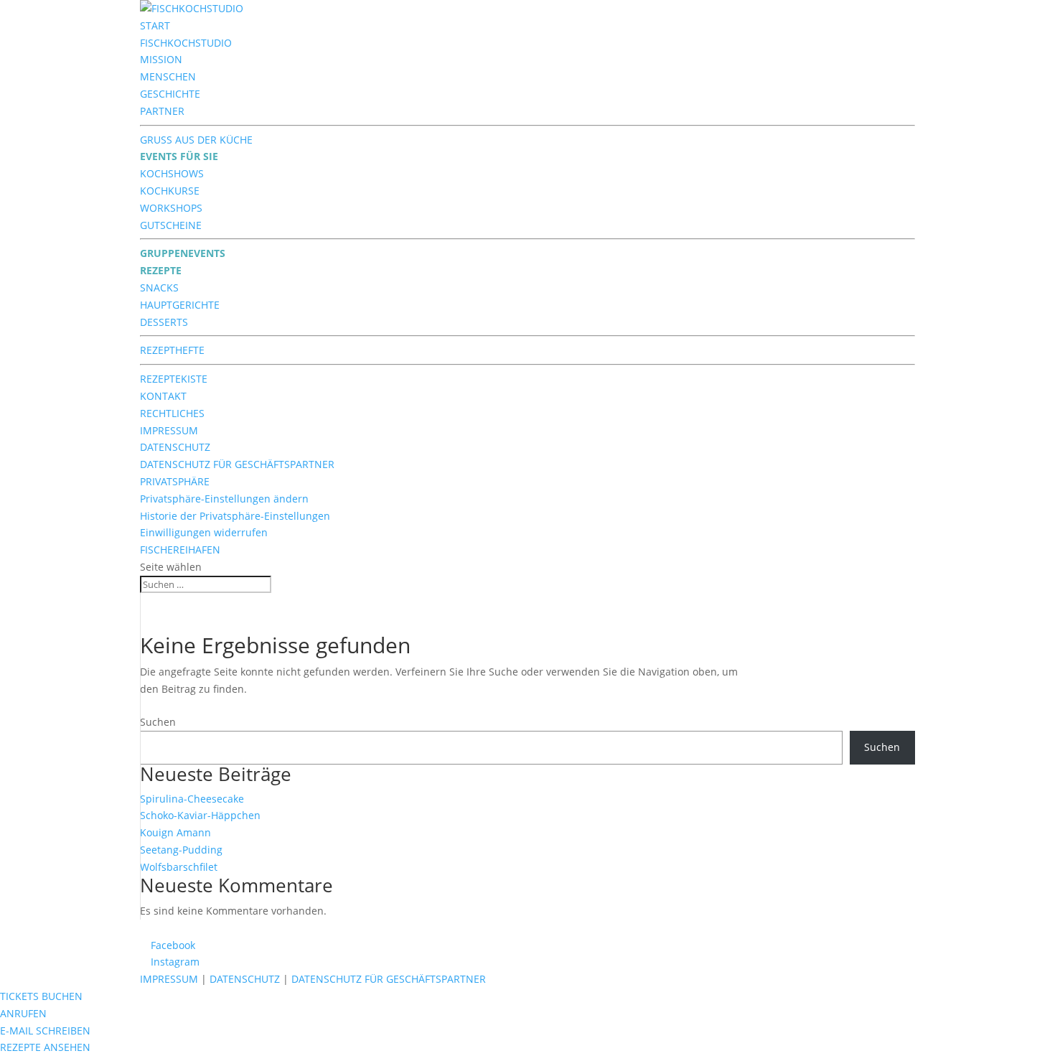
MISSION (161, 59)
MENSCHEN (168, 76)
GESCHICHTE (170, 94)
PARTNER (162, 111)
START (155, 25)
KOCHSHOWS (172, 173)
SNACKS (159, 287)
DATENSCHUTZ (175, 447)
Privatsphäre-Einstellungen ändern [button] (224, 498)
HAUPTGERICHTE (180, 305)
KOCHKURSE (170, 190)
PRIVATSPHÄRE (175, 481)
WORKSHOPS (171, 208)
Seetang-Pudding (181, 849)
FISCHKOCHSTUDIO (186, 43)
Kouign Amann (175, 832)
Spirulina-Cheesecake (192, 798)
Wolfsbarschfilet (178, 867)
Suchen (158, 722)
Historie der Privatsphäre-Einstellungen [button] (235, 516)
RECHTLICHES (172, 413)
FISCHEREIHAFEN (180, 549)
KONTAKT (163, 396)
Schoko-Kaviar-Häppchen (200, 815)
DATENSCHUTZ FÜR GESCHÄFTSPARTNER (237, 464)
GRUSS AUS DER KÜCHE (196, 139)
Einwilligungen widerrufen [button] (204, 532)
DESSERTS (164, 322)
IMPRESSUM (169, 430)
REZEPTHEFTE (172, 350)
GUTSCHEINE (171, 225)
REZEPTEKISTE (173, 379)
